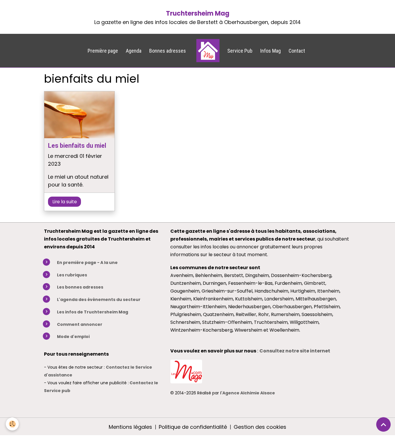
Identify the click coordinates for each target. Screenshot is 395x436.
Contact (297, 51)
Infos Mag (270, 51)
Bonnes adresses (167, 51)
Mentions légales (130, 427)
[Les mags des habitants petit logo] (186, 371)
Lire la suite (64, 201)
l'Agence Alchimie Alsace (247, 393)
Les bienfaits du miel (77, 145)
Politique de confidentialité (193, 427)
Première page (103, 51)
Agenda (133, 51)
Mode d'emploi (73, 336)
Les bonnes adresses (80, 287)
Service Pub (239, 51)
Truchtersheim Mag (197, 13)
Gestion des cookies (260, 427)
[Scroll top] (383, 424)
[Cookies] (12, 424)
